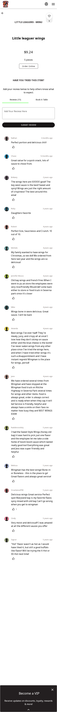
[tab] (15, 99)
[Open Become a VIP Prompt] (28, 709)
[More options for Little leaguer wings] (49, 16)
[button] (3, 13)
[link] (28, 66)
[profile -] (46, 4)
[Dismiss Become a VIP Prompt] (52, 689)
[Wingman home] (14, 4)
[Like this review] (14, 147)
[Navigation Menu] (53, 4)
